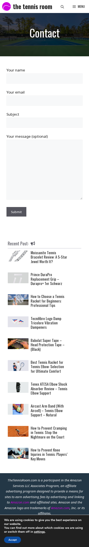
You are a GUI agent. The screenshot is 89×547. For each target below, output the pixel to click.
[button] (62, 6)
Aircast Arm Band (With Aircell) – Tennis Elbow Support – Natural (47, 410)
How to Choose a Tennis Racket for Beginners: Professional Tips (47, 301)
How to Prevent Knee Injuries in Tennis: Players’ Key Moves (49, 454)
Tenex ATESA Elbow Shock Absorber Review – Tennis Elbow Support (49, 388)
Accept (12, 540)
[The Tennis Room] (6, 6)
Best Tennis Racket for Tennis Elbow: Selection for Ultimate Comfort (47, 366)
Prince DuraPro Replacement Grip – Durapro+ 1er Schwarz (46, 279)
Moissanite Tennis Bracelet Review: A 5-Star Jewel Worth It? (49, 257)
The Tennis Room (32, 6)
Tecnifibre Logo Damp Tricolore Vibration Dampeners (46, 323)
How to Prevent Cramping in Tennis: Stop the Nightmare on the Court (49, 432)
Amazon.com (20, 502)
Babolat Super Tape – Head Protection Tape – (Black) (48, 345)
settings (39, 532)
